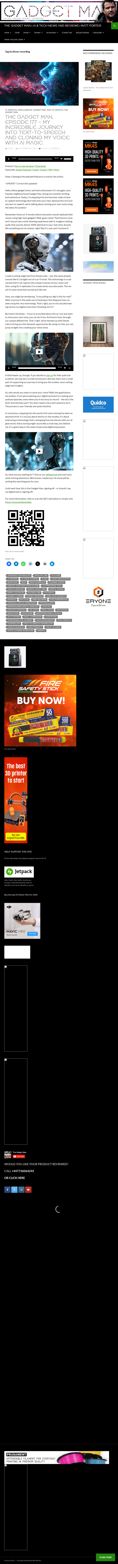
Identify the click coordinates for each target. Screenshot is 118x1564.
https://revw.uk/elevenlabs (18, 502)
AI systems (13, 579)
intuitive (24, 600)
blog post (13, 582)
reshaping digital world (49, 613)
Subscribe (105, 1557)
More (56, 169)
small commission (32, 617)
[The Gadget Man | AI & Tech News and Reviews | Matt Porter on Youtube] (28, 1190)
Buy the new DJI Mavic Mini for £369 (20, 894)
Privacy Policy (9, 1560)
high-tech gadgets (56, 596)
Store (17, 33)
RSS (50, 169)
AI (6, 110)
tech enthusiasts (45, 620)
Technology (14, 624)
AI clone (56, 575)
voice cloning (53, 627)
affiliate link (51, 474)
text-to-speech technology (38, 624)
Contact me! (67, 33)
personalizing (47, 603)
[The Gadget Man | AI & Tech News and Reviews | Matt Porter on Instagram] (21, 1190)
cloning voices (56, 582)
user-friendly (35, 627)
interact (12, 600)
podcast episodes (16, 610)
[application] (39, 159)
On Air (25, 33)
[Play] (8, 159)
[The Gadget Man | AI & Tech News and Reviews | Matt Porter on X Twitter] (14, 1190)
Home (6, 33)
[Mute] (61, 159)
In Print (37, 33)
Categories (97, 33)
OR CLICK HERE (14, 1178)
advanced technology (19, 575)
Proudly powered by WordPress (29, 1560)
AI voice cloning (30, 579)
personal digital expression (22, 603)
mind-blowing (39, 600)
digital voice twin (37, 589)
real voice (47, 610)
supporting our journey (20, 620)
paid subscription (59, 600)
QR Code (33, 610)
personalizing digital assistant (23, 606)
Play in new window (24, 166)
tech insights (64, 620)
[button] (39, 351)
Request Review (82, 33)
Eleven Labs (34, 593)
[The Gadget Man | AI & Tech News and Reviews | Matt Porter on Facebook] (7, 1190)
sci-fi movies (14, 617)
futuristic (49, 593)
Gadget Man (39, 110)
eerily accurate (16, 593)
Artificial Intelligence (20, 110)
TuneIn (43, 169)
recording (62, 610)
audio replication (61, 579)
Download (40, 166)
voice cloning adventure (20, 631)
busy (24, 582)
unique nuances (16, 627)
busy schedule (37, 582)
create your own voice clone (23, 586)
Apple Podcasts (23, 169)
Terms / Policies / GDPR (13, 39)
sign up (49, 375)
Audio (10, 148)
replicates (13, 613)
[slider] (68, 158)
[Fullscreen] (69, 368)
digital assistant (16, 589)
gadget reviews (35, 596)
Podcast (46, 606)
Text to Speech (55, 110)
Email (35, 169)
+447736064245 (23, 1171)
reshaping (27, 613)
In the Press (51, 33)
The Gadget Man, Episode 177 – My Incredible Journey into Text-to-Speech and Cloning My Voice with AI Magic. (37, 130)
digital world (57, 589)
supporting (51, 617)
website (41, 631)
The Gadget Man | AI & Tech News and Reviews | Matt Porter (52, 26)
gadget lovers (15, 596)
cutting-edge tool (52, 586)
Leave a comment (50, 148)
